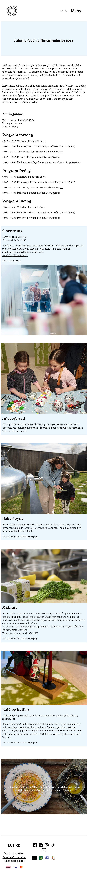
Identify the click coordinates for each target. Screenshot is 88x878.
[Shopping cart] (65, 11)
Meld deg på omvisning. (15, 255)
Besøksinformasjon (14, 857)
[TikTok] (53, 845)
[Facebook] (34, 845)
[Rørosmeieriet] (11, 10)
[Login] (61, 11)
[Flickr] (40, 845)
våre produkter (60, 787)
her (61, 151)
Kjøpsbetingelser (14, 860)
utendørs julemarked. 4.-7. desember (22, 71)
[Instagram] (46, 845)
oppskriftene (23, 790)
